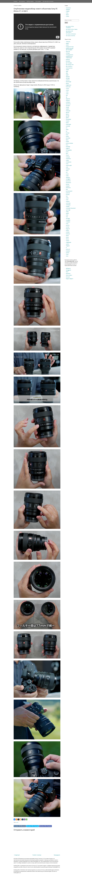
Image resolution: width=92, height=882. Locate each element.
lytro (67, 153)
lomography (69, 150)
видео (67, 43)
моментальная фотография (69, 49)
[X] (18, 819)
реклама (68, 61)
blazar (67, 83)
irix (66, 128)
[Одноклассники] (16, 819)
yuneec (67, 252)
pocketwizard (69, 191)
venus (67, 237)
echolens (68, 102)
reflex (67, 198)
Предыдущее (57, 855)
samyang (68, 204)
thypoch (68, 228)
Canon (67, 16)
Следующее (17, 855)
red (66, 196)
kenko (67, 136)
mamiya (68, 157)
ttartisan (68, 233)
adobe (67, 69)
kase (67, 134)
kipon (67, 139)
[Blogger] (20, 819)
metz (67, 163)
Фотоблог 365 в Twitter (71, 29)
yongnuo (68, 251)
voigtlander (68, 242)
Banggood (68, 270)
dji (66, 97)
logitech (68, 148)
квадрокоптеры (70, 46)
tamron (67, 225)
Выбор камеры (30, 1)
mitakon (68, 169)
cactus (67, 88)
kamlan (67, 133)
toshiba (67, 232)
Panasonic (68, 8)
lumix (67, 151)
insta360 (68, 126)
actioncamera (69, 68)
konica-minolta (69, 143)
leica (67, 145)
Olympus (68, 9)
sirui (67, 216)
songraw (68, 221)
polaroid (68, 192)
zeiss (67, 256)
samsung (68, 203)
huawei (67, 121)
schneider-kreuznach (71, 208)
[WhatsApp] (26, 819)
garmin (67, 112)
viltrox (67, 239)
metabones (68, 162)
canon (67, 90)
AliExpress (68, 268)
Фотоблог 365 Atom (71, 34)
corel (67, 93)
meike (67, 160)
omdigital (68, 179)
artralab (68, 78)
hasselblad (68, 119)
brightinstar (68, 85)
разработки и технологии (69, 57)
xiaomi (67, 244)
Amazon (68, 277)
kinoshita (68, 138)
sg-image (68, 210)
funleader (68, 110)
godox (67, 114)
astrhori (68, 80)
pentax (67, 184)
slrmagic (68, 218)
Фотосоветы (22, 1)
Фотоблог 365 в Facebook (45, 826)
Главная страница (36, 855)
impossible (68, 124)
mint (67, 167)
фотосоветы (69, 66)
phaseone (68, 187)
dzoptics (68, 100)
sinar (67, 215)
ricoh (67, 199)
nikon (67, 170)
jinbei (67, 129)
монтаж (68, 51)
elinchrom (68, 104)
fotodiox (68, 105)
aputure (68, 76)
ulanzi (67, 235)
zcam (67, 254)
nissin (67, 174)
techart (67, 227)
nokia (67, 175)
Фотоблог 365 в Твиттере (32, 826)
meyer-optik (69, 165)
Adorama (68, 273)
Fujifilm (67, 11)
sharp (67, 211)
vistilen (67, 240)
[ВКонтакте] (14, 819)
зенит (67, 45)
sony (17, 822)
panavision (68, 182)
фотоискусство (70, 64)
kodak (67, 141)
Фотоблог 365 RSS (70, 35)
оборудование (69, 54)
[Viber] (24, 819)
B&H (67, 271)
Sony (67, 13)
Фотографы (38, 1)
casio (67, 92)
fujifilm (67, 109)
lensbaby (68, 146)
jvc (66, 131)
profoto (68, 194)
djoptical (68, 98)
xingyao (68, 245)
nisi (66, 172)
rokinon (68, 201)
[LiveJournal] (22, 819)
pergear (68, 186)
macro (67, 155)
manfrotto (68, 158)
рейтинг (68, 59)
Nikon (67, 14)
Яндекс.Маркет (69, 278)
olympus (68, 177)
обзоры (68, 53)
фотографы (69, 63)
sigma (67, 213)
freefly (67, 107)
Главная (15, 1)
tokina (67, 230)
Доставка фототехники (48, 1)
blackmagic (68, 81)
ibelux (67, 122)
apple (67, 75)
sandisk (67, 206)
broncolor (68, 86)
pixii (67, 189)
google (67, 116)
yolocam (68, 249)
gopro (67, 117)
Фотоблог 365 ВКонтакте (19, 826)
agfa (67, 71)
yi (66, 247)
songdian (68, 220)
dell (67, 95)
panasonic (68, 180)
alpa (67, 73)
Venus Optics (69, 275)
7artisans (68, 41)
